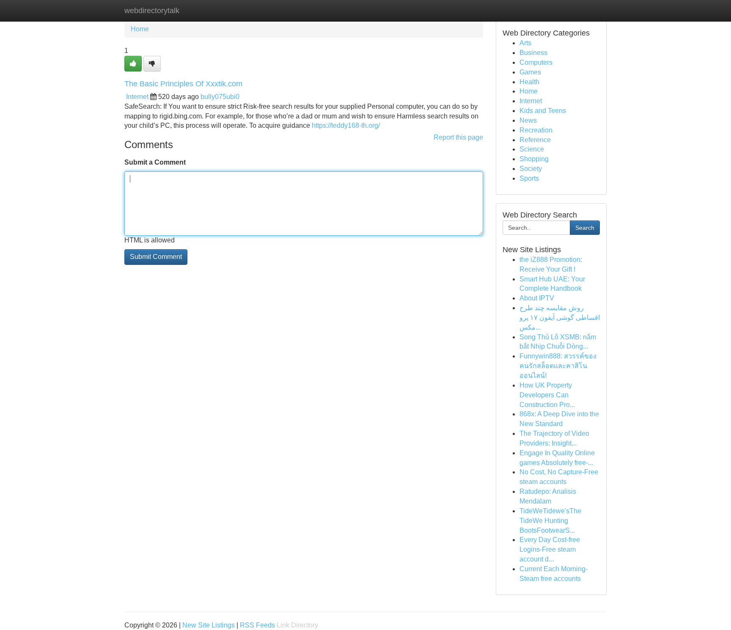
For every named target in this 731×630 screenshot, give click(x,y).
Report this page (458, 137)
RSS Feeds (257, 625)
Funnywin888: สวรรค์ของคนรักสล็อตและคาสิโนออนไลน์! (557, 365)
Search (584, 227)
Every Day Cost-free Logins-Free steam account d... (549, 549)
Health (529, 81)
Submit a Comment (155, 162)
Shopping (534, 158)
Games (530, 72)
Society (530, 168)
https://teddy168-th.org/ (346, 125)
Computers (535, 62)
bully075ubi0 (220, 96)
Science (531, 149)
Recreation (535, 130)
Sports (529, 178)
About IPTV (536, 298)
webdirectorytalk (151, 10)
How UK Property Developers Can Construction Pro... (547, 395)
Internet (137, 96)
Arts (525, 43)
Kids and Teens (542, 110)
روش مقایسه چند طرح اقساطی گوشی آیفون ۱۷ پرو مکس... (559, 317)
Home (140, 29)
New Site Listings (208, 625)
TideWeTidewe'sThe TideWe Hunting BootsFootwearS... (550, 520)
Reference (535, 139)
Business (533, 52)
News (528, 120)
